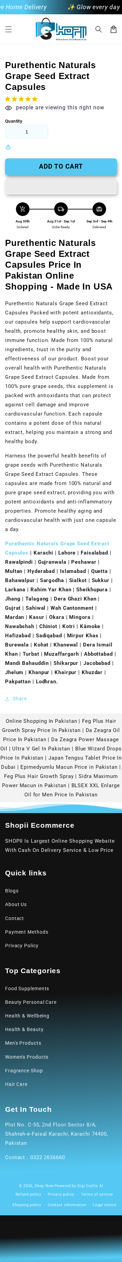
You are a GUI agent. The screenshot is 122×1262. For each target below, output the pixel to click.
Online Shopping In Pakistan (41, 721)
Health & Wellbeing (27, 1015)
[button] (8, 29)
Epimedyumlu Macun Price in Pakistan (69, 767)
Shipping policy (26, 1205)
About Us (16, 904)
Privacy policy (61, 1194)
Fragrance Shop (24, 1070)
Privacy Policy (22, 945)
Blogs (12, 890)
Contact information (67, 1205)
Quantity (13, 121)
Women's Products (26, 1057)
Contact (14, 918)
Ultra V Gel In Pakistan (41, 749)
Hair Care (16, 1084)
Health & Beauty (24, 1029)
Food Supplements (27, 988)
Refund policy (28, 1194)
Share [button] (20, 698)
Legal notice (104, 1205)
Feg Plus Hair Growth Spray (39, 776)
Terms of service (97, 1194)
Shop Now (44, 1186)
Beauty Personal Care (31, 1002)
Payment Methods (26, 932)
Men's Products (23, 1043)
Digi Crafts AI (90, 1186)
